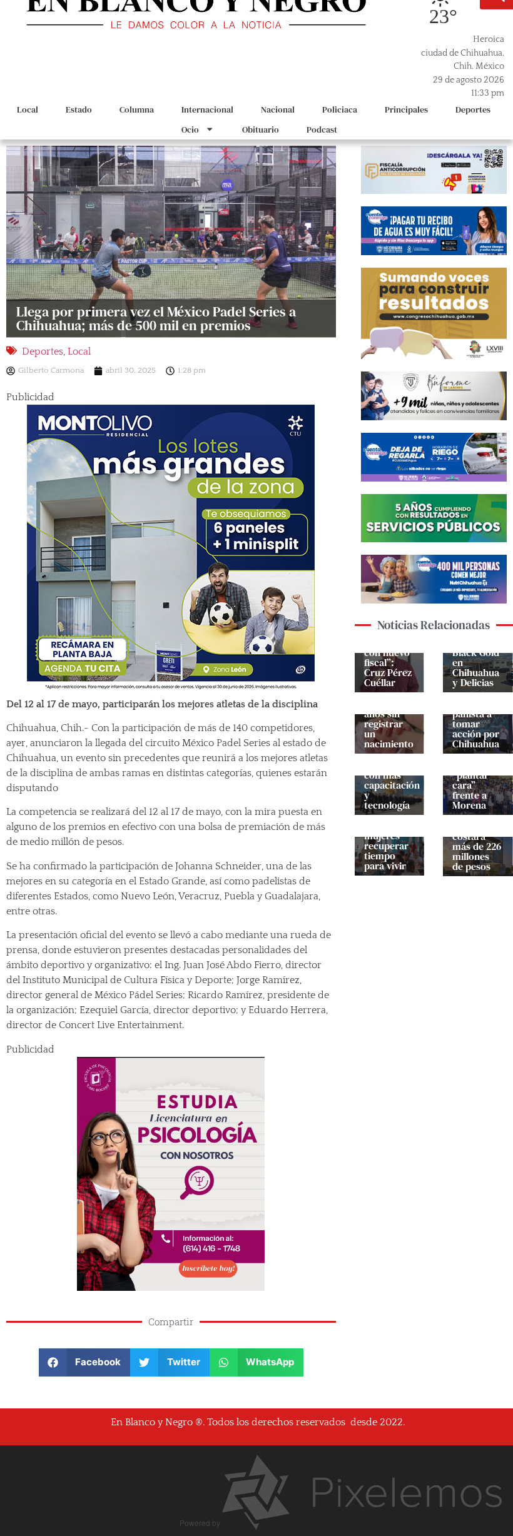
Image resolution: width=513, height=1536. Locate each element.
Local (27, 109)
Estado (79, 109)
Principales (406, 109)
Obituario (260, 129)
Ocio (190, 129)
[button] (85, 1362)
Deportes (472, 109)
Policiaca (339, 109)
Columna (136, 109)
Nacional (278, 109)
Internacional (207, 109)
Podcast (322, 129)
